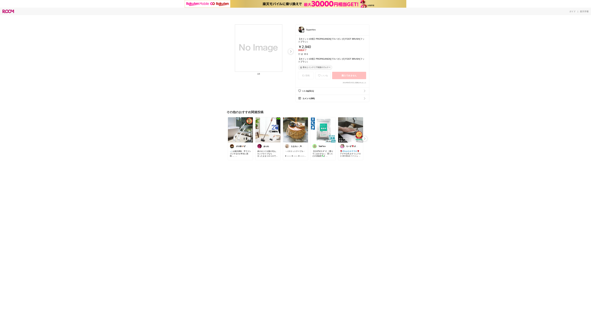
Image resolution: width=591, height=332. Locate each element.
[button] (301, 29)
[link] (240, 129)
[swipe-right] (290, 51)
